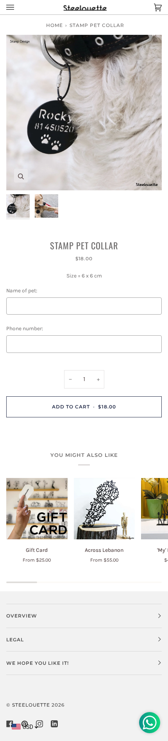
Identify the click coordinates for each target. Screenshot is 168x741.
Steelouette (31, 705)
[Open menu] (18, 7)
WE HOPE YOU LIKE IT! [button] (37, 663)
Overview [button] (21, 616)
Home (54, 25)
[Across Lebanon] (104, 508)
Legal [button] (15, 640)
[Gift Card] (37, 508)
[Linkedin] (54, 723)
